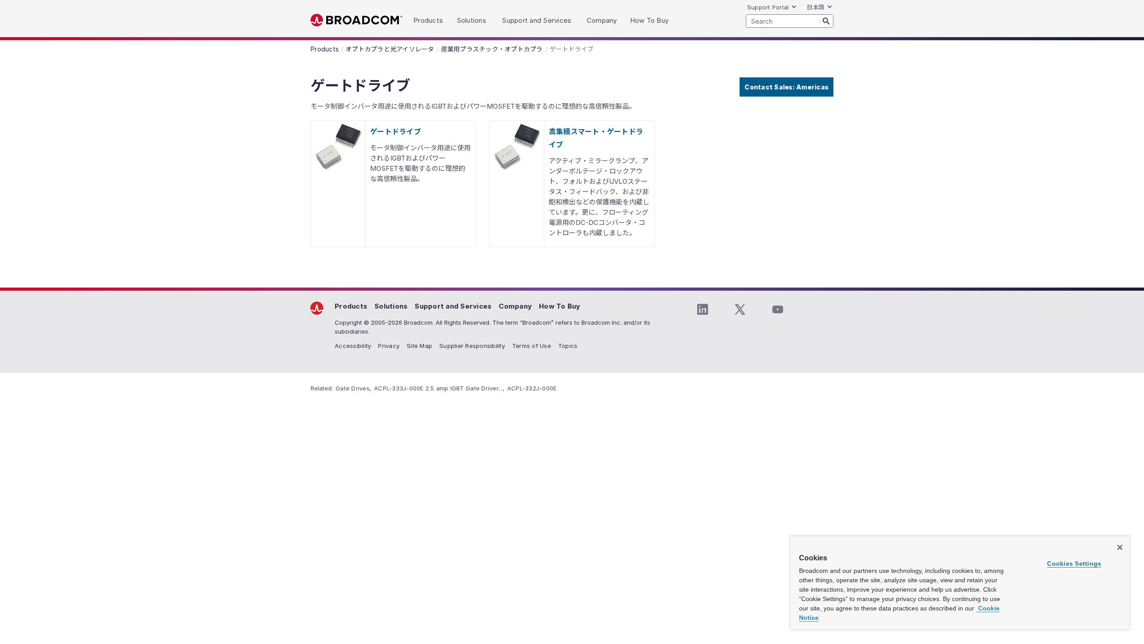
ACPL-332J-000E (532, 388)
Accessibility (353, 345)
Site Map (419, 345)
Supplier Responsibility (472, 345)
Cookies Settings (1074, 563)
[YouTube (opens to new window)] (778, 309)
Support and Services (453, 306)
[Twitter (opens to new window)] (740, 309)
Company (515, 306)
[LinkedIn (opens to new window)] (702, 309)
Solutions (391, 306)
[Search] (826, 20)
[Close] (1120, 547)
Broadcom (356, 20)
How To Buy (559, 306)
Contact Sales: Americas (786, 87)
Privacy (389, 345)
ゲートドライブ (395, 131)
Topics (568, 345)
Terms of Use (531, 345)
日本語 (815, 7)
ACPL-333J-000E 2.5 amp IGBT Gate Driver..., (439, 388)
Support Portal (768, 7)
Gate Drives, (353, 388)
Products (351, 306)
